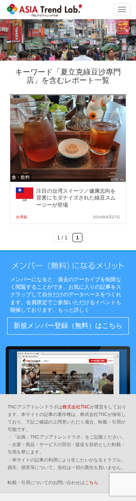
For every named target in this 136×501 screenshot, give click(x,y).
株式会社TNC (76, 407)
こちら (91, 482)
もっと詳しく (74, 310)
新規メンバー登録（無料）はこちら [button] (68, 325)
